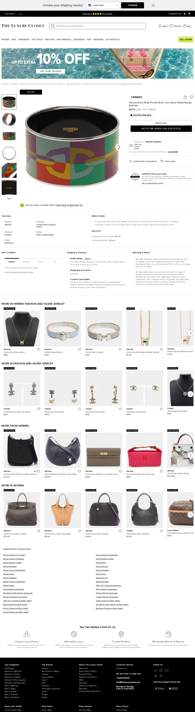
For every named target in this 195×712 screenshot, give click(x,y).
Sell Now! (186, 39)
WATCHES (50, 40)
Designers (79, 40)
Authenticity (113, 40)
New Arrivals (64, 40)
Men (14, 40)
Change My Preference (90, 691)
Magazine (98, 40)
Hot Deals (37, 40)
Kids (89, 40)
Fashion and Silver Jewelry (53, 84)
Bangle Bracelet (74, 84)
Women (5, 40)
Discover (5, 84)
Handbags (23, 40)
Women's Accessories (29, 84)
